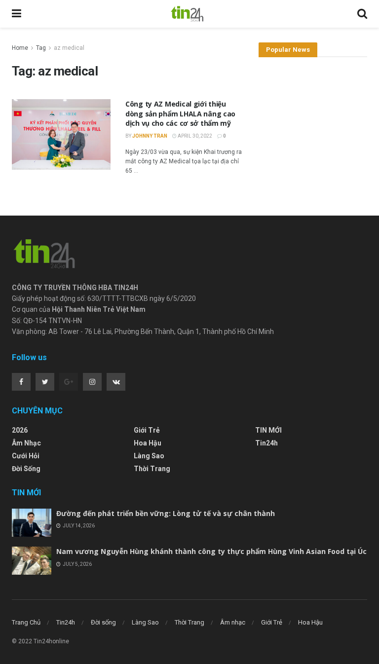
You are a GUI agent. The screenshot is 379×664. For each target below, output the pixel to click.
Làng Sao (149, 456)
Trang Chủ (26, 622)
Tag (41, 47)
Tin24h (266, 443)
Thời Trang (152, 469)
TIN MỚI (268, 430)
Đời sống (26, 469)
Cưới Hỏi (25, 456)
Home (20, 47)
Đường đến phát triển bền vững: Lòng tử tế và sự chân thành (165, 513)
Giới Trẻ (147, 430)
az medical (69, 47)
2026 (20, 430)
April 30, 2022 (194, 136)
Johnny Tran (149, 136)
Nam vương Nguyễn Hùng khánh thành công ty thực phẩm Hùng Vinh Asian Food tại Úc (211, 551)
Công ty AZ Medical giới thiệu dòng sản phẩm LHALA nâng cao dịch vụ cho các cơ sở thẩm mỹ (180, 113)
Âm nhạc (26, 443)
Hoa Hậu (147, 443)
